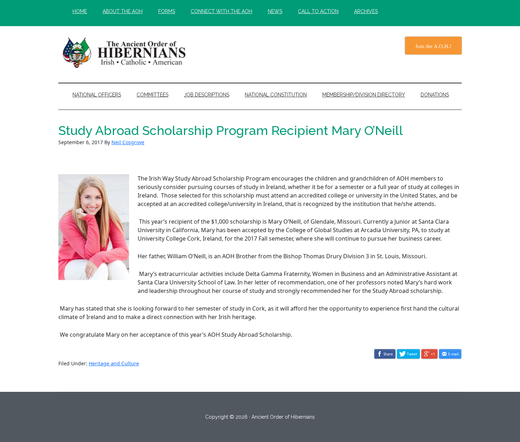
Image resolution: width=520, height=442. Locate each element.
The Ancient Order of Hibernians (125, 53)
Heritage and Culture (114, 363)
